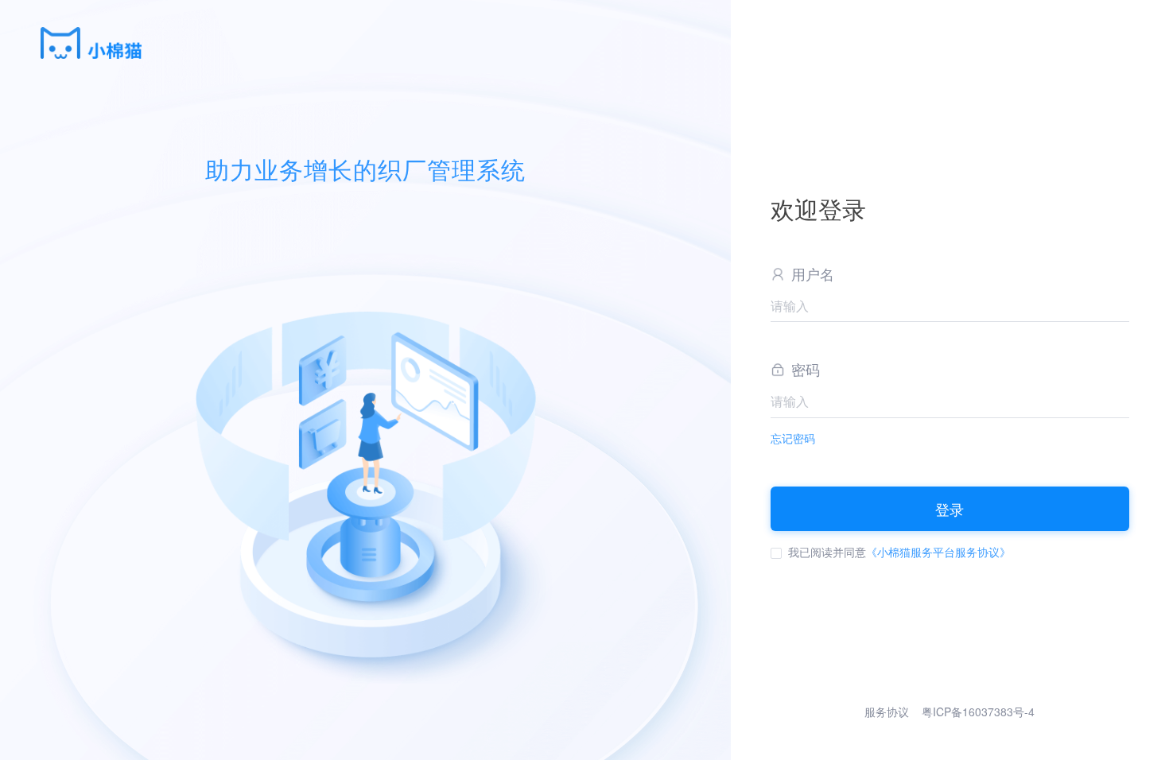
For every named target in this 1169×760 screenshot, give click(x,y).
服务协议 (886, 711)
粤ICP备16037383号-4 (978, 711)
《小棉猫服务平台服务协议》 (938, 552)
